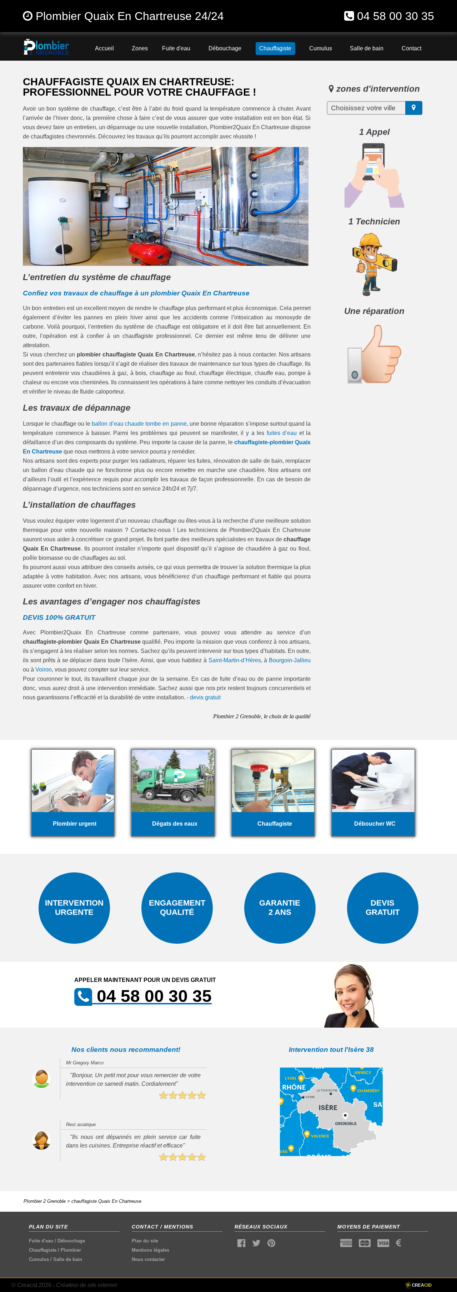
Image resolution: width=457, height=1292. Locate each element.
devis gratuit (205, 697)
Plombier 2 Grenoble (45, 1201)
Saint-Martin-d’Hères (235, 660)
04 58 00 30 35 (395, 16)
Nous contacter (148, 1259)
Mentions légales (150, 1250)
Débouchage (71, 1240)
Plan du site (145, 1240)
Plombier (71, 1250)
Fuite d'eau (41, 1240)
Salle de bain (67, 1259)
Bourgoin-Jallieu (290, 660)
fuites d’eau (282, 433)
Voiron (43, 670)
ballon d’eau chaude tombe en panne (139, 424)
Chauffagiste (42, 1250)
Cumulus (39, 1259)
